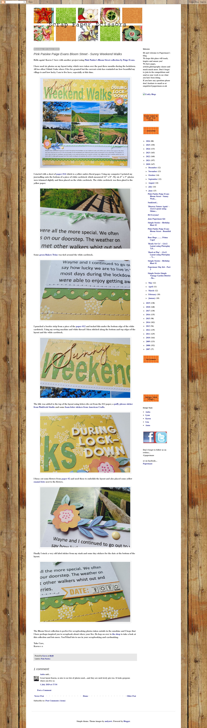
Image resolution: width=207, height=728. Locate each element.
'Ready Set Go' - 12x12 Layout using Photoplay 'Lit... (159, 246)
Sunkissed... (153, 202)
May (150, 282)
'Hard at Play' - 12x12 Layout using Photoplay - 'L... (159, 254)
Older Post (131, 695)
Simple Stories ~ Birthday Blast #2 (159, 223)
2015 (148, 318)
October (152, 175)
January (152, 298)
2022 (148, 156)
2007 (148, 349)
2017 (148, 310)
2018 (148, 306)
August (151, 182)
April (150, 286)
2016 (148, 314)
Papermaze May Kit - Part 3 (159, 268)
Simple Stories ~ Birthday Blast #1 (159, 262)
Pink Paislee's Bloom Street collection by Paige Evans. (110, 59)
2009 (148, 341)
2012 (148, 329)
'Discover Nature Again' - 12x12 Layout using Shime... (158, 209)
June (150, 190)
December (152, 167)
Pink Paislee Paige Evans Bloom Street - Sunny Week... (158, 196)
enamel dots (39, 481)
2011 (148, 333)
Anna (147, 425)
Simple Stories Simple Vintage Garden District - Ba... (159, 275)
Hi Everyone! (153, 214)
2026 (148, 141)
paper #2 (66, 478)
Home (85, 695)
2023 (148, 152)
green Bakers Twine (48, 254)
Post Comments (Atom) (55, 700)
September (153, 179)
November (153, 171)
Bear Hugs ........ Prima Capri (158, 238)
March (151, 290)
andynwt (108, 721)
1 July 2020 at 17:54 (48, 684)
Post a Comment (44, 690)
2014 (148, 322)
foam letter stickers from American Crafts (84, 407)
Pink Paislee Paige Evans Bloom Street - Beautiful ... (159, 231)
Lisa (147, 421)
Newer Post (39, 695)
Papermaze (147, 463)
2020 (148, 164)
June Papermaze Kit (156, 218)
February (152, 294)
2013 (148, 326)
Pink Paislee (45, 658)
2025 (148, 144)
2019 (148, 302)
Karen (148, 418)
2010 (148, 337)
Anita (42, 674)
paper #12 (80, 326)
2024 (148, 148)
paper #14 (61, 173)
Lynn (147, 415)
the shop (116, 634)
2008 (148, 345)
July (150, 186)
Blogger (126, 721)
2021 (148, 160)
